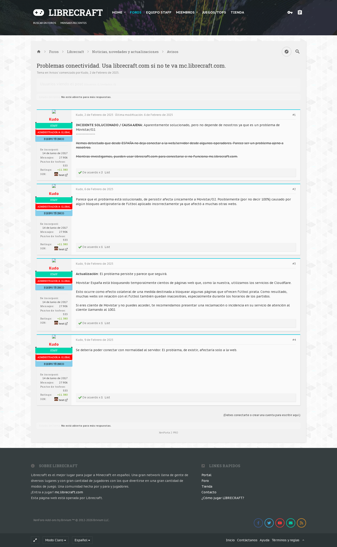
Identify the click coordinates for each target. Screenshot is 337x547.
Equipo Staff (158, 12)
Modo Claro (54, 540)
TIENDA (237, 12)
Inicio (230, 540)
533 (65, 165)
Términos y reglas (285, 540)
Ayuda (264, 540)
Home (117, 12)
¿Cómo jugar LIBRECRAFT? (223, 498)
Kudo (84, 72)
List (107, 172)
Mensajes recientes (73, 23)
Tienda (207, 486)
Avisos (53, 72)
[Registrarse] (301, 12)
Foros (135, 12)
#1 (294, 115)
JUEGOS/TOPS (214, 12)
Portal (206, 475)
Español (81, 540)
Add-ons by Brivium (71, 520)
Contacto (209, 492)
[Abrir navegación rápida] (286, 51)
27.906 (63, 157)
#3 (294, 263)
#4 (294, 340)
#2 (294, 189)
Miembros (185, 12)
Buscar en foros (44, 23)
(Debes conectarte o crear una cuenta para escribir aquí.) (262, 415)
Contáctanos (247, 540)
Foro (205, 481)
